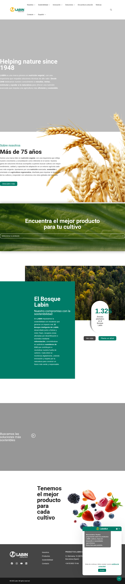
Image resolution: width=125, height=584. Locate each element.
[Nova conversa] (117, 529)
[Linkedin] (26, 563)
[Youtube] (21, 563)
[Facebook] (12, 563)
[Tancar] (119, 529)
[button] (107, 338)
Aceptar (102, 570)
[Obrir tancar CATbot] (119, 578)
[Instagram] (17, 563)
